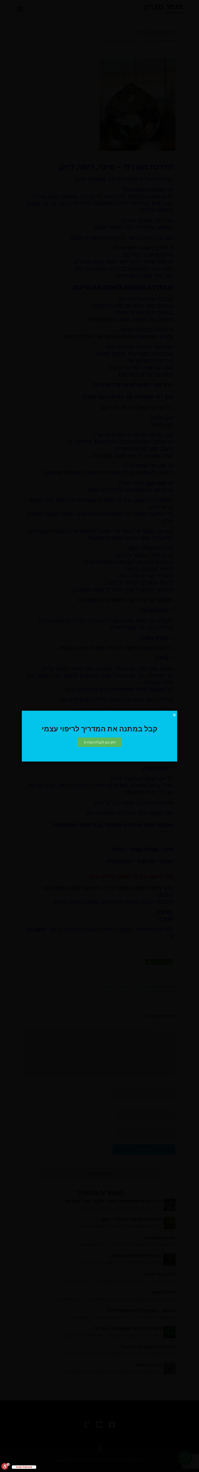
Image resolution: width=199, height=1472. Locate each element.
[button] (99, 742)
